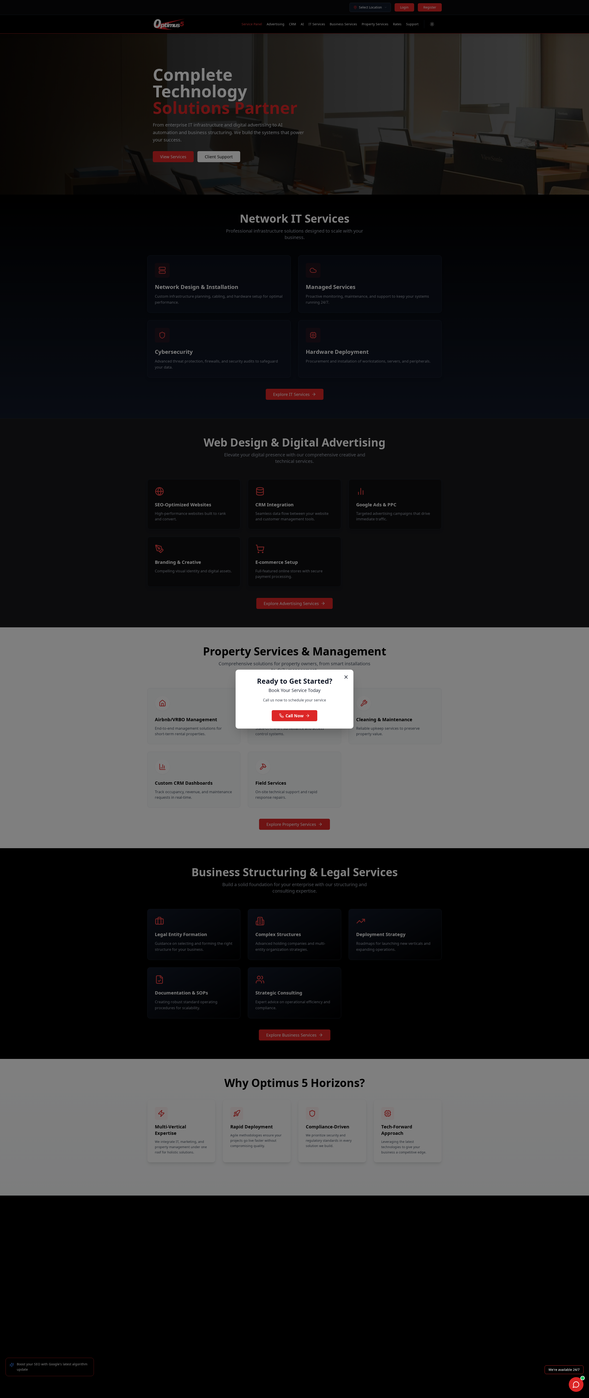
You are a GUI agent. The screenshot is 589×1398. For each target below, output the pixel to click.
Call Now (294, 715)
